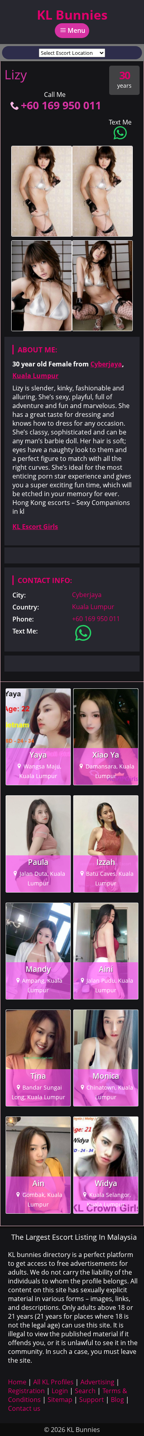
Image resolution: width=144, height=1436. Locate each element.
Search (85, 1390)
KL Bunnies (72, 14)
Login (60, 1390)
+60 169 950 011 (61, 105)
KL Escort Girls (35, 526)
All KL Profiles (53, 1382)
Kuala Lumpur (35, 375)
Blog (117, 1399)
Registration (26, 1390)
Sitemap (60, 1399)
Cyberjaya (106, 364)
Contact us (24, 1408)
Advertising (97, 1382)
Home (17, 1382)
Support (91, 1399)
